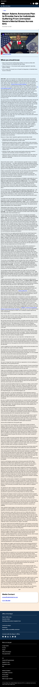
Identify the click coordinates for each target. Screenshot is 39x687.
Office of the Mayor (6, 6)
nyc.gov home (5, 645)
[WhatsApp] (13, 636)
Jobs (3, 666)
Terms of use (5, 676)
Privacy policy (5, 674)
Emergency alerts (6, 664)
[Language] (31, 4)
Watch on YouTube (7, 54)
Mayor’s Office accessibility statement (11, 629)
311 (3, 658)
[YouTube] (8, 636)
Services (4, 647)
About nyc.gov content (7, 678)
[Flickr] (15, 636)
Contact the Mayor (6, 625)
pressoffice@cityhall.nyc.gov (10, 597)
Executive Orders (6, 619)
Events (3, 649)
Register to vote (6, 662)
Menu (37, 3)
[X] (10, 636)
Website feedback (6, 670)
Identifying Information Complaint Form (11, 621)
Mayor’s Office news (6, 617)
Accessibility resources (7, 672)
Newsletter (4, 627)
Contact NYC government (8, 660)
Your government (6, 653)
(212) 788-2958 (6, 600)
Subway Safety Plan (22, 290)
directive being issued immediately (19, 84)
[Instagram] (5, 636)
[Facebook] (3, 636)
